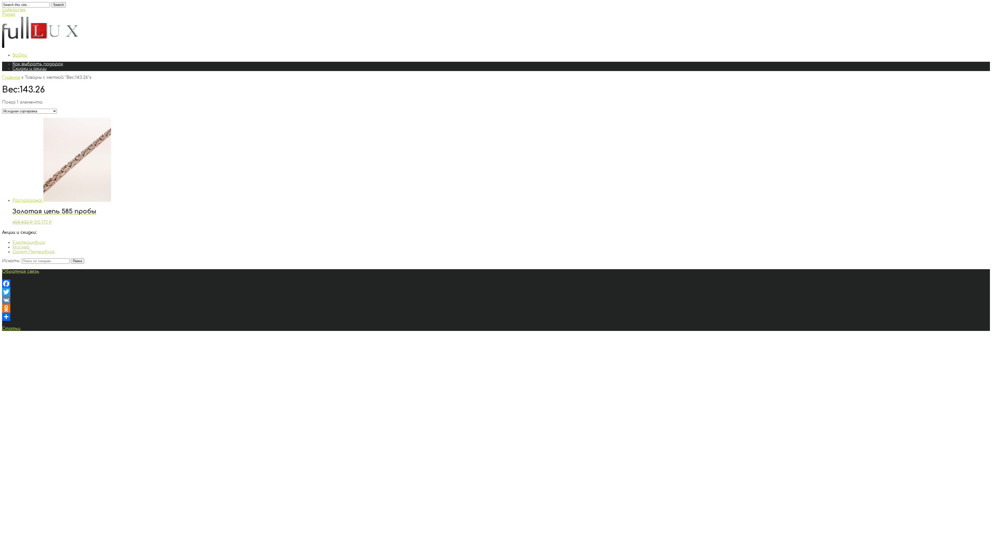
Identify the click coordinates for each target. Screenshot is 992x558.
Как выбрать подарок (37, 64)
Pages (8, 14)
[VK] (496, 300)
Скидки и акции (29, 68)
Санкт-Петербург (33, 252)
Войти (19, 55)
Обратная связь (20, 271)
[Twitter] (496, 292)
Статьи (11, 328)
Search (58, 5)
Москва (20, 247)
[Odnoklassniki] (496, 308)
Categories (13, 9)
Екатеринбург (28, 242)
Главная (11, 77)
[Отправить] (496, 317)
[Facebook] (496, 284)
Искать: (11, 261)
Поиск (77, 261)
